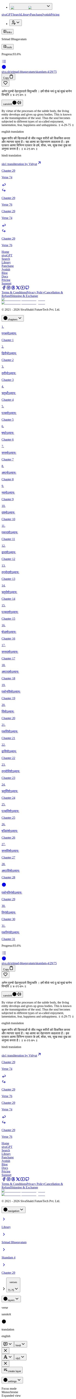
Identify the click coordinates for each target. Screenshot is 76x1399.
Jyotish (46, 14)
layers (11, 1300)
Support (6, 283)
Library (25, 14)
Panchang (36, 14)
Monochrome (10, 1392)
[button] (38, 83)
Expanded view (11, 1395)
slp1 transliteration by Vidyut (19, 164)
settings (12, 1381)
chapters (13, 319)
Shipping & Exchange (24, 296)
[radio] (4, 1322)
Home (5, 251)
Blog (5, 273)
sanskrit (7, 104)
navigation (13, 1211)
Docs (5, 276)
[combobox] (13, 1285)
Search (16, 14)
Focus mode (9, 1388)
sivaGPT (7, 14)
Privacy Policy (35, 292)
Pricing (55, 14)
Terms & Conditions (14, 292)
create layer (14, 1371)
